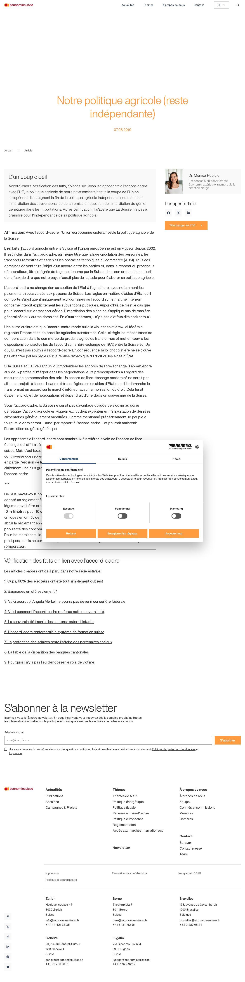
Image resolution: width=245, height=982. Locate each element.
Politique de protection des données (173, 749)
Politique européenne (128, 819)
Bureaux (186, 842)
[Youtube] (7, 967)
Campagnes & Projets (61, 807)
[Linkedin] (188, 213)
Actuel (8, 150)
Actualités (127, 5)
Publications (54, 796)
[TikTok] (7, 936)
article (28, 150)
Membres (186, 813)
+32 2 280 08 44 (191, 924)
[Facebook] (168, 213)
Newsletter (121, 847)
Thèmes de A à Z (125, 796)
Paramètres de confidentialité (129, 873)
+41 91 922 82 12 (124, 964)
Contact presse (191, 848)
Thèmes (148, 5)
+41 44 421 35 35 (58, 924)
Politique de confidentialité (61, 880)
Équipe (185, 801)
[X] (178, 213)
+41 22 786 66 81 (57, 964)
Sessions (52, 801)
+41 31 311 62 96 (124, 924)
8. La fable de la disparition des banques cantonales (46, 652)
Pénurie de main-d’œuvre (131, 813)
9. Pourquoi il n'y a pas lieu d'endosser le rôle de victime (49, 662)
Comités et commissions (197, 807)
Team (184, 854)
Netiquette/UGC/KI (189, 873)
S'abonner (227, 740)
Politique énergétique (128, 801)
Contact (199, 5)
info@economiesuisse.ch (62, 920)
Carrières (186, 819)
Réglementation (124, 824)
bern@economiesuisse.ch (130, 920)
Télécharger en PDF (182, 225)
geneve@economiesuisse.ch (64, 960)
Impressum (15, 753)
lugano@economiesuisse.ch (131, 960)
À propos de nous (173, 5)
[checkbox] (5, 749)
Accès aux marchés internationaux (138, 830)
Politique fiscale (124, 807)
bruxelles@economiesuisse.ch (200, 920)
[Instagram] (7, 916)
